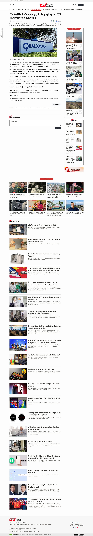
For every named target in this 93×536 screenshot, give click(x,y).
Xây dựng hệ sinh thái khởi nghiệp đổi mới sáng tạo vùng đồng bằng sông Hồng (44, 327)
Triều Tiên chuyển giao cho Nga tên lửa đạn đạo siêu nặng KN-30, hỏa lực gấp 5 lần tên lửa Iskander (71, 46)
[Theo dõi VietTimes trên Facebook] (73, 527)
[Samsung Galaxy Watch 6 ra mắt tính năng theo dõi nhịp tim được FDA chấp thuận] (18, 417)
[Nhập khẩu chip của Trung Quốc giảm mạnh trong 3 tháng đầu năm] (18, 301)
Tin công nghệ (14, 221)
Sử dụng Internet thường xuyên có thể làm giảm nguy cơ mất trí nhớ (43, 428)
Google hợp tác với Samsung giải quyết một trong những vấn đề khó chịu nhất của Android (44, 457)
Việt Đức (13, 21)
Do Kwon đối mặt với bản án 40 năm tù (40, 441)
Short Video (54, 9)
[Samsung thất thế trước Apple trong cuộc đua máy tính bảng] (18, 402)
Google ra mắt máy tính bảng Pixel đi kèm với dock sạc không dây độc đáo (70, 132)
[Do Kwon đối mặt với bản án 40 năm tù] (18, 446)
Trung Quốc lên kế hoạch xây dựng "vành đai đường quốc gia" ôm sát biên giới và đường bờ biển (72, 112)
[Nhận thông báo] (73, 5)
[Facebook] (51, 21)
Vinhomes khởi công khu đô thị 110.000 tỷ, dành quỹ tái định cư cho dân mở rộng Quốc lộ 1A (55, 196)
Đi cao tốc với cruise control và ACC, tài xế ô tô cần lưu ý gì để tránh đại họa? (17, 214)
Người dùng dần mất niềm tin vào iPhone (41, 369)
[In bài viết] (53, 21)
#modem (17, 108)
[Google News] (58, 21)
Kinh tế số (26, 9)
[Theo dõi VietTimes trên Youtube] (77, 527)
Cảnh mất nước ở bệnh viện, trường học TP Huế (71, 63)
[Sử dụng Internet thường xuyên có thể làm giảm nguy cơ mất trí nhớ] (18, 431)
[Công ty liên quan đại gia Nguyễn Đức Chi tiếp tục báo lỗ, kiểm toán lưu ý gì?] (75, 205)
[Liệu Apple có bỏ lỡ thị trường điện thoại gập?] (79, 125)
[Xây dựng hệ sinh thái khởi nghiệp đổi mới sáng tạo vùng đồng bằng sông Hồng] (18, 330)
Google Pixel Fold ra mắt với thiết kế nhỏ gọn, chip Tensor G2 (70, 140)
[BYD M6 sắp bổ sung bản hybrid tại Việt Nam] (74, 88)
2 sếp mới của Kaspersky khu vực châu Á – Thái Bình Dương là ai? (43, 486)
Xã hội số (14, 9)
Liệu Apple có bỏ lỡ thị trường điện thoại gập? (70, 125)
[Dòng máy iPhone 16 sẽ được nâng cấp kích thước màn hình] (18, 388)
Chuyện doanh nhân (69, 9)
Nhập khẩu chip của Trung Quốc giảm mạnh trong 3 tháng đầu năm (44, 298)
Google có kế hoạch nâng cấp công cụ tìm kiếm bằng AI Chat (43, 471)
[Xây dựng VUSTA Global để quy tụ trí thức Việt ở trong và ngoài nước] (37, 205)
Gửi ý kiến (58, 128)
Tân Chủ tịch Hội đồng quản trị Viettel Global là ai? (44, 355)
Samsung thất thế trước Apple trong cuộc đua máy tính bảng (44, 399)
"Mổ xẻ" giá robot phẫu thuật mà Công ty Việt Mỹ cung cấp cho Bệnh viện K (71, 79)
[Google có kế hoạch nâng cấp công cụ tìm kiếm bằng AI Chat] (18, 475)
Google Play (81, 534)
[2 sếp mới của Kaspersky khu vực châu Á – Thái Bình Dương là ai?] (18, 489)
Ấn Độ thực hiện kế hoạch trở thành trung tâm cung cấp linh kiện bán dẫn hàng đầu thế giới (70, 159)
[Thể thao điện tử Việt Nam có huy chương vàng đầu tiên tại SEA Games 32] (18, 504)
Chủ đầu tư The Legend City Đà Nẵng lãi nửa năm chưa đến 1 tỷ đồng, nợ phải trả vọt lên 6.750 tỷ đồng (55, 214)
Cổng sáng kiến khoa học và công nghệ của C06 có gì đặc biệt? (74, 195)
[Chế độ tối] (76, 5)
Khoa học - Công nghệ (36, 9)
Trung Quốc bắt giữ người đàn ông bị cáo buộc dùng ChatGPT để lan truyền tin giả (42, 313)
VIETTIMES (46, 5)
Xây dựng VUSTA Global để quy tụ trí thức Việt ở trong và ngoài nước (36, 213)
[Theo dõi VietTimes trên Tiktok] (79, 527)
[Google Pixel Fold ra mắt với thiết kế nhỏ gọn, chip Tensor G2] (79, 140)
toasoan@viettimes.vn (76, 522)
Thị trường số (46, 9)
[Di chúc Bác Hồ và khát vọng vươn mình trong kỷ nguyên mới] (37, 187)
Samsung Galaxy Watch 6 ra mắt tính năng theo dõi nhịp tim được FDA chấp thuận (44, 414)
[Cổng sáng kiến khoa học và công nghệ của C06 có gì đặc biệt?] (75, 187)
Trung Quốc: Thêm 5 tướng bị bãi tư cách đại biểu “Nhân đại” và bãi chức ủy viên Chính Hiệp (17, 196)
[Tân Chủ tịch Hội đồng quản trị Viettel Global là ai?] (18, 359)
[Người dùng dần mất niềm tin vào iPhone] (18, 374)
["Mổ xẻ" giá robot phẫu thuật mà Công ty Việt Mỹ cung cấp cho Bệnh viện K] (74, 71)
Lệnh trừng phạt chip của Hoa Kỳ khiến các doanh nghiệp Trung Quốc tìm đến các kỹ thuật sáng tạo (70, 149)
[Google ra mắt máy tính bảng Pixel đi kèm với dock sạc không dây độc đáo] (79, 132)
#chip (55, 108)
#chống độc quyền (24, 108)
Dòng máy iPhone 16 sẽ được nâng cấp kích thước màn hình (43, 385)
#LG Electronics (39, 108)
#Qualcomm (32, 108)
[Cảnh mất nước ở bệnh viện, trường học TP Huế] (74, 55)
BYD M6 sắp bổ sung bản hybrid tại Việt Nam (71, 95)
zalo (75, 527)
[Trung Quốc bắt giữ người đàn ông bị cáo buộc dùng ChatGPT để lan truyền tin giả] (18, 316)
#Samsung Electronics (48, 108)
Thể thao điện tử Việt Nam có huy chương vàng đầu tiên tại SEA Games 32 (44, 500)
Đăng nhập (80, 4)
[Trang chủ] (10, 9)
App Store (76, 534)
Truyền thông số (79, 9)
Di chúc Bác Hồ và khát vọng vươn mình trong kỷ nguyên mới (36, 195)
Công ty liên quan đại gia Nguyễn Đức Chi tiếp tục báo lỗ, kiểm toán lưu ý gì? (75, 213)
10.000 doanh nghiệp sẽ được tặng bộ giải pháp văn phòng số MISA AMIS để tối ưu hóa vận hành (44, 341)
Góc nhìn (20, 9)
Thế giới (61, 9)
